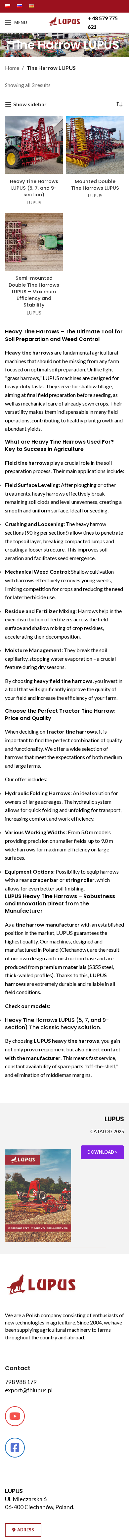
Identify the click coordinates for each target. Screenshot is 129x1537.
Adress (25, 1529)
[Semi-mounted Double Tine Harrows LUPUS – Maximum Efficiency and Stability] (34, 242)
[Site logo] (64, 26)
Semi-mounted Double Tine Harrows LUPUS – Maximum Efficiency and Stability (34, 291)
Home (12, 68)
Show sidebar (30, 104)
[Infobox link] (106, 22)
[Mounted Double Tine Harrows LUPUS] (95, 145)
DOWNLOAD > (102, 1152)
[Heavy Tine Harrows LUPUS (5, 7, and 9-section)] (34, 145)
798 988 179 (21, 1381)
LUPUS (34, 202)
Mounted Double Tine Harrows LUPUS (95, 184)
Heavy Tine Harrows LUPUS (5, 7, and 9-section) (34, 188)
